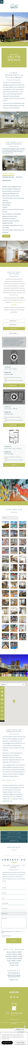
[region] (14, 1038)
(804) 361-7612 (14, 980)
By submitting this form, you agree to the (12, 931)
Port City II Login (14, 837)
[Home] (14, 6)
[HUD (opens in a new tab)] (11, 997)
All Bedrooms (13, 320)
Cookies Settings (20, 1042)
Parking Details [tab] (6, 180)
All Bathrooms (12, 324)
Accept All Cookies (7, 1042)
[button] (1, 2)
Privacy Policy (14, 1019)
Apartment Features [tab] (8, 177)
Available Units (13, 385)
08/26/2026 (13, 328)
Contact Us (14, 465)
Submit (13, 940)
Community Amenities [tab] (8, 173)
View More (6, 236)
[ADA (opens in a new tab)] (15, 997)
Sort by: (12, 333)
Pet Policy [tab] (19, 177)
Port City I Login (14, 833)
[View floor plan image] (14, 357)
